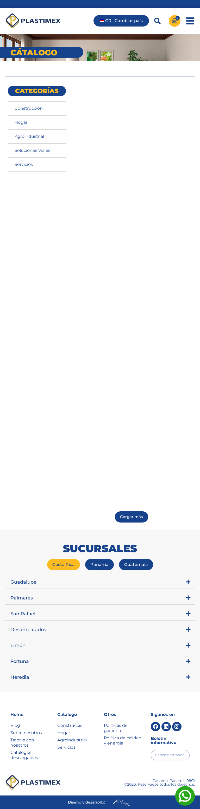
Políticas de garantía (116, 728)
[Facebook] (155, 726)
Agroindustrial (29, 136)
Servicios (24, 164)
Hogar (21, 122)
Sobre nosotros (26, 732)
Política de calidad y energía (122, 740)
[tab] (63, 564)
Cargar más (131, 516)
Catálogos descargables (24, 755)
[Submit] (183, 755)
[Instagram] (177, 726)
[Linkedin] (166, 726)
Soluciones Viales (32, 150)
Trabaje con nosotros (22, 743)
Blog (15, 725)
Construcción (29, 108)
